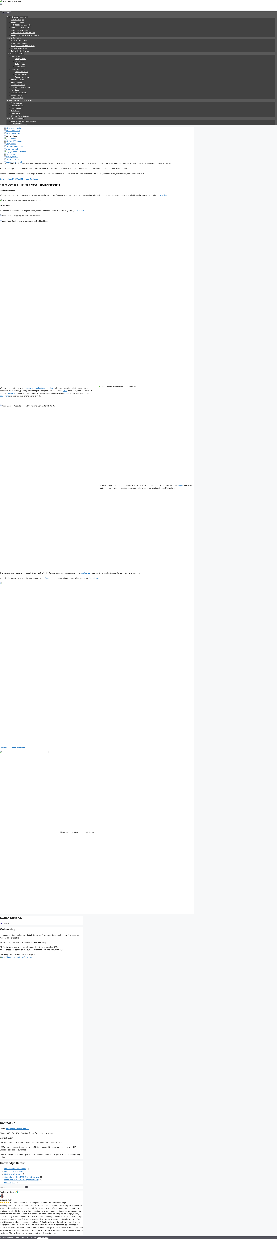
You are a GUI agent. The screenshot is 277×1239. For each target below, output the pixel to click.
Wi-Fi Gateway (16, 108)
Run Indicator (20, 66)
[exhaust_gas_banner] (13, 154)
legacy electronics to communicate (40, 388)
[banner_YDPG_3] (11, 159)
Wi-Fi (65, 391)
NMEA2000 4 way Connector (21, 27)
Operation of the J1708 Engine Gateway (21, 1177)
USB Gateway (16, 113)
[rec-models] (15, 151)
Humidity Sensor (21, 74)
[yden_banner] (10, 138)
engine (180, 485)
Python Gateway (17, 103)
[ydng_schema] (10, 144)
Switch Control (20, 64)
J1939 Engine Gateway (19, 40)
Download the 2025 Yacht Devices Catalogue (19, 179)
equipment (4, 396)
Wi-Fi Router (15, 111)
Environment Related (18, 69)
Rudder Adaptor (16, 82)
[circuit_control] (11, 149)
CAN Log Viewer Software (20, 116)
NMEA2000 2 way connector (21, 25)
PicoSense (46, 578)
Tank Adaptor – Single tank (20, 87)
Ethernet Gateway (17, 106)
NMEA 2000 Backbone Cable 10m (23, 33)
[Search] (26, 1187)
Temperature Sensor (22, 77)
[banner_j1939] (12, 131)
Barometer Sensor (21, 72)
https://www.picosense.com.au (12, 747)
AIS (97, 578)
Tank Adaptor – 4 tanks (19, 93)
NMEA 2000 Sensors (13, 1174)
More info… (164, 195)
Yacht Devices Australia (16, 17)
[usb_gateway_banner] (13, 146)
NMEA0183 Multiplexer (19, 124)
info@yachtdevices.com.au (17, 1129)
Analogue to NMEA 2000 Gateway (23, 46)
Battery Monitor (20, 59)
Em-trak (92, 578)
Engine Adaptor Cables (19, 48)
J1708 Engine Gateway (19, 43)
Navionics (11, 393)
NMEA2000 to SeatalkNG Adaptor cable (25, 35)
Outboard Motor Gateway (20, 51)
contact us (85, 573)
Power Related (16, 56)
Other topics (9, 1183)
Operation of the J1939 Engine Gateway (21, 1180)
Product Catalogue (17, 20)
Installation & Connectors (15, 1169)
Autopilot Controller (17, 79)
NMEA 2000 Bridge (17, 98)
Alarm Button (15, 90)
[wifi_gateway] (13, 133)
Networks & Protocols (13, 1171)
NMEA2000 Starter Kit (19, 22)
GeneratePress (42, 1238)
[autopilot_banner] (16, 128)
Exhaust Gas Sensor (18, 85)
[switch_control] (11, 157)
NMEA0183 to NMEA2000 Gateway (23, 121)
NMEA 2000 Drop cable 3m (20, 30)
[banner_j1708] (13, 141)
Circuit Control (20, 61)
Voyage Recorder (17, 95)
